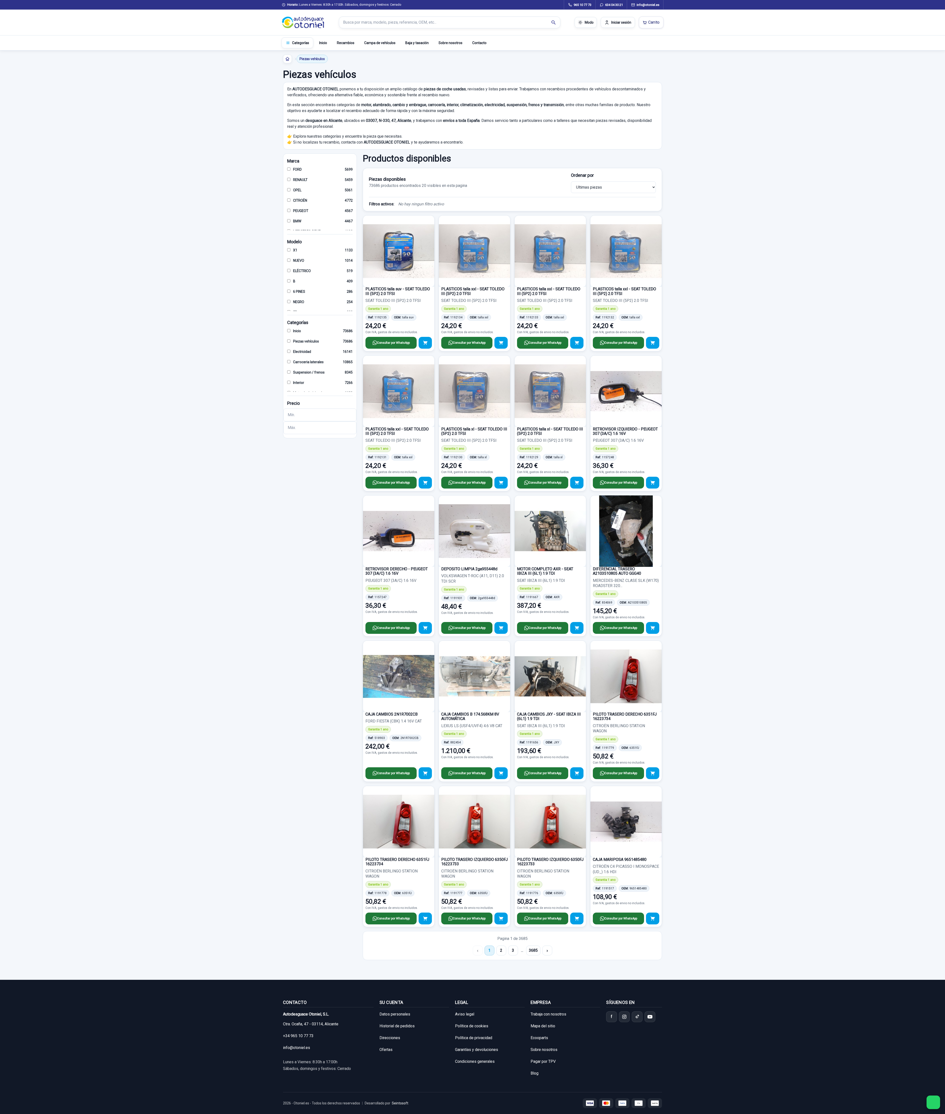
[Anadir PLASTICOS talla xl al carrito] (501, 483)
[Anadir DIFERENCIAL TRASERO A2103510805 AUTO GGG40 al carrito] (652, 628)
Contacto (479, 43)
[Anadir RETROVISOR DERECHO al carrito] (425, 628)
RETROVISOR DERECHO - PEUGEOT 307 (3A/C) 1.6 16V (396, 571)
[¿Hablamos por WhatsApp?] (933, 1102)
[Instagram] (624, 1016)
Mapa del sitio (543, 1026)
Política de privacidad (473, 1037)
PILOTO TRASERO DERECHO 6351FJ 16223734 (625, 716)
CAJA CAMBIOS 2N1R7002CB (391, 714)
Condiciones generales (475, 1061)
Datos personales (394, 1014)
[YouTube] (650, 1016)
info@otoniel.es (296, 1047)
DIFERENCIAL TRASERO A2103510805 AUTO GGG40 (617, 571)
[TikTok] (637, 1016)
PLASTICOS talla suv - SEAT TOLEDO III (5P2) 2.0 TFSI (397, 291)
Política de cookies (471, 1026)
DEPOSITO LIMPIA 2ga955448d (469, 569)
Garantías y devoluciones (476, 1049)
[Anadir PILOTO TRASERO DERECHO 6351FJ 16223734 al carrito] (652, 773)
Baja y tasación (417, 43)
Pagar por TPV (543, 1061)
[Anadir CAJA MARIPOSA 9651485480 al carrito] (652, 918)
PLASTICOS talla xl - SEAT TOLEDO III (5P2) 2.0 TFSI (474, 431)
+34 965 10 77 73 (298, 1035)
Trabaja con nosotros (548, 1014)
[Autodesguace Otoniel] (303, 22)
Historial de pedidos (397, 1026)
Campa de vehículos (379, 43)
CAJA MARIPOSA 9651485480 (619, 859)
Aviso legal (464, 1014)
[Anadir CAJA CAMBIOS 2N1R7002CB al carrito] (425, 773)
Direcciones (389, 1037)
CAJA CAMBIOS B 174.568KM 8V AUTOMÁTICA (470, 716)
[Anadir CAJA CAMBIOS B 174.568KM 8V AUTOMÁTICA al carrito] (501, 773)
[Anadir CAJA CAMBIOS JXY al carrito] (576, 773)
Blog (534, 1073)
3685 (533, 950)
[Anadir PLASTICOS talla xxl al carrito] (501, 343)
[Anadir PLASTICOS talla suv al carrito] (425, 343)
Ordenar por (582, 175)
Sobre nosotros (450, 43)
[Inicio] (287, 58)
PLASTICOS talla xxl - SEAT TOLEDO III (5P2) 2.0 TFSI (472, 291)
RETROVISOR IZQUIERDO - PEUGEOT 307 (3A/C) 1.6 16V (625, 431)
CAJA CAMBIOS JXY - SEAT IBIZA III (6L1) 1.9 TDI (549, 716)
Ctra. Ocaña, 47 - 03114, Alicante (310, 1024)
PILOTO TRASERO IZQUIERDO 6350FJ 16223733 (474, 861)
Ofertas (386, 1049)
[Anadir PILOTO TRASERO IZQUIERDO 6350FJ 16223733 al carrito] (501, 918)
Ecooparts (539, 1037)
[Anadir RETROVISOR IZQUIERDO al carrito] (652, 483)
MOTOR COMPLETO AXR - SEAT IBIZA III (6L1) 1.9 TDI (545, 571)
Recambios (345, 43)
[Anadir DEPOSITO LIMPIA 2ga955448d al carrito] (501, 628)
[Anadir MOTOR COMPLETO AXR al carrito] (576, 628)
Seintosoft (400, 1103)
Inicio (323, 43)
